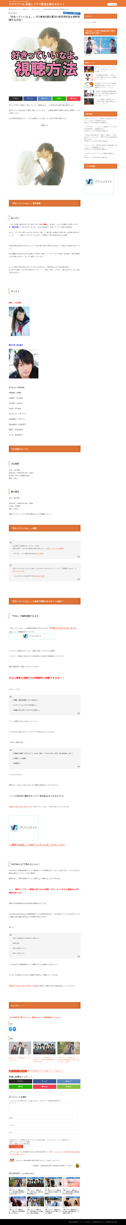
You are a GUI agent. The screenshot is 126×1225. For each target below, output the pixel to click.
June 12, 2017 (40, 576)
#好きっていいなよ (53, 548)
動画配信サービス (39, 1071)
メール (12, 1125)
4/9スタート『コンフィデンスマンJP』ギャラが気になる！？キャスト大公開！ (106, 69)
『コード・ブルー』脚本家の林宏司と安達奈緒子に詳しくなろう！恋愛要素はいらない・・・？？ (100, 146)
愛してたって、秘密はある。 (18, 1071)
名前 (11, 1118)
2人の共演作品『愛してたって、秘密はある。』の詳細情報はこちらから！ (35, 1017)
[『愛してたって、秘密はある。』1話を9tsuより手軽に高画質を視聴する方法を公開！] (44, 1048)
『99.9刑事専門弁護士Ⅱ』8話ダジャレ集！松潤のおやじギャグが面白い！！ (106, 77)
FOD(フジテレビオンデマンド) (20, 806)
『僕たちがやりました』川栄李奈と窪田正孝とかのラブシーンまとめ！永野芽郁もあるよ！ (100, 120)
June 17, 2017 (39, 553)
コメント (12, 1102)
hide (46, 125)
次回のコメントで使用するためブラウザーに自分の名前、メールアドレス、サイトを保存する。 (40, 1140)
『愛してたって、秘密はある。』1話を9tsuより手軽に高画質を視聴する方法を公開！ (44, 1059)
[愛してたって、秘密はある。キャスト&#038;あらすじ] (20, 1048)
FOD (30, 1071)
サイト (11, 1132)
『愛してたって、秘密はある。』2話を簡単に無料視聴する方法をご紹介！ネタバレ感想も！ (68, 1059)
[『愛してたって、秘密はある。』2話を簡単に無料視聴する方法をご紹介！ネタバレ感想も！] (68, 1048)
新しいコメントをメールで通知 (20, 1142)
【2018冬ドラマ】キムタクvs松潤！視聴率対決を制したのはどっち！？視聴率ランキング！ (106, 85)
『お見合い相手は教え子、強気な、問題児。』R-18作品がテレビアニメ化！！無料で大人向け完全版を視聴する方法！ (100, 137)
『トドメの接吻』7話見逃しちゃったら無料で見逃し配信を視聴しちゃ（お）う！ (106, 101)
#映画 (61, 548)
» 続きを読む (87, 55)
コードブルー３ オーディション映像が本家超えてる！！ (99, 154)
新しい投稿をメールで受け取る (20, 1144)
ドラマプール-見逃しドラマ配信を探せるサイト (37, 4)
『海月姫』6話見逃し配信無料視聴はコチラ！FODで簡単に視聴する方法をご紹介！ (106, 93)
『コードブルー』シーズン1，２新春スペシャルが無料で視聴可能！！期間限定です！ (100, 128)
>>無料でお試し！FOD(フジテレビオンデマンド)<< (37, 844)
